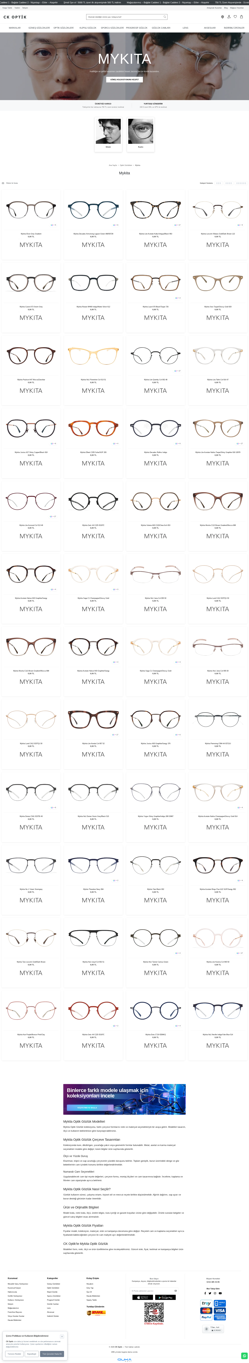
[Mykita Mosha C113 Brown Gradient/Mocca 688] (217, 501)
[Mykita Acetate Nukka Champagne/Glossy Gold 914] (217, 792)
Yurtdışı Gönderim (95, 1307)
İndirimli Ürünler (53, 1316)
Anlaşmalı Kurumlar (214, 8)
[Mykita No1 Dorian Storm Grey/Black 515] (93, 792)
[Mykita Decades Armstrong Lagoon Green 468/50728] (93, 210)
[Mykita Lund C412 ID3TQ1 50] (217, 574)
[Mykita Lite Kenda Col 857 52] (93, 719)
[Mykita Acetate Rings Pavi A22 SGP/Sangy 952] (217, 865)
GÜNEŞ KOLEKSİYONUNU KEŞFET (124, 80)
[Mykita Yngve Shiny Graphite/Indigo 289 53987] (155, 792)
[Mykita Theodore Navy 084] (93, 865)
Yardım (17, 8)
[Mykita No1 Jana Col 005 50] (155, 574)
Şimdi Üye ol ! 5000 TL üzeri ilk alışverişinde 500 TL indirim (92, 2)
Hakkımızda (12, 1292)
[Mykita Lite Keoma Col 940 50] (217, 938)
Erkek (108, 147)
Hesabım (90, 1284)
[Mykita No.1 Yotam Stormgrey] (31, 865)
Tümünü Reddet (14, 1354)
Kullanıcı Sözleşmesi (16, 1300)
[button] (229, 17)
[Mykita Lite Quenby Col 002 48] (155, 355)
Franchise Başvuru (15, 1312)
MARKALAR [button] (15, 28)
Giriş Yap (90, 1288)
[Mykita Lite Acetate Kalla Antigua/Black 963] (155, 210)
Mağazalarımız (13, 1308)
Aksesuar (50, 1312)
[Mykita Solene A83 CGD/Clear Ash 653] (155, 501)
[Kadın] (140, 131)
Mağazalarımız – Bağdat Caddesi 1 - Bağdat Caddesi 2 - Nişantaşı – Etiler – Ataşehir (168, 2)
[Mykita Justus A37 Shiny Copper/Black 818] (31, 428)
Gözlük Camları (53, 1304)
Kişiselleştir (31, 1354)
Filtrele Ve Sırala (12, 183)
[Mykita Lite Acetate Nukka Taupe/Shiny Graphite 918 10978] (217, 428)
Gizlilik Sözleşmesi (15, 1296)
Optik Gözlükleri (53, 1288)
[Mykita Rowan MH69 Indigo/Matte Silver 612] (93, 283)
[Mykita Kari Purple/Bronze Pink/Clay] (31, 1010)
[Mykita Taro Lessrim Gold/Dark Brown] (31, 938)
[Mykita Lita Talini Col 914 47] (217, 355)
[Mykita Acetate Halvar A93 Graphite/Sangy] (31, 574)
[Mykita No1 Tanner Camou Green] (155, 938)
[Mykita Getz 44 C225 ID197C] (93, 501)
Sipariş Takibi (92, 1300)
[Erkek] (108, 131)
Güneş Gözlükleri (53, 1284)
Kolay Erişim (93, 1278)
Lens (49, 1308)
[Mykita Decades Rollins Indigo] (155, 428)
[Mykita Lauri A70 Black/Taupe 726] (155, 283)
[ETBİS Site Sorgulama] (154, 1314)
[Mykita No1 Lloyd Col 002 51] (93, 938)
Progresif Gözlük (53, 1300)
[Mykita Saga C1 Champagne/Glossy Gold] (93, 574)
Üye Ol (89, 1292)
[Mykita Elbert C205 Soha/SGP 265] (93, 428)
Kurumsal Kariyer (14, 1288)
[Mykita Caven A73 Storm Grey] (31, 283)
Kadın (140, 147)
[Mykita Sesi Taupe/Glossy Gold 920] (217, 283)
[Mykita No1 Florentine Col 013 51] (93, 355)
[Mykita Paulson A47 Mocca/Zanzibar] (31, 355)
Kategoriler (52, 1278)
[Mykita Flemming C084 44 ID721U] (217, 719)
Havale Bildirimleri (14, 1320)
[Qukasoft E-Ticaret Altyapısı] (124, 1360)
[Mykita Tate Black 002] (155, 865)
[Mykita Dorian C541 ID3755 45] (31, 792)
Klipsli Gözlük (52, 1292)
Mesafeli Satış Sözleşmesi (18, 1284)
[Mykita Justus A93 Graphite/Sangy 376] (155, 719)
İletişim (25, 8)
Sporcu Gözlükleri (53, 1296)
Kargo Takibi (7, 8)
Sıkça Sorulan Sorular (16, 1316)
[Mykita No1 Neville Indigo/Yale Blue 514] (217, 1010)
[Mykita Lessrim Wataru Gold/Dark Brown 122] (217, 210)
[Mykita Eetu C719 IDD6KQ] (155, 1010)
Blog (226, 8)
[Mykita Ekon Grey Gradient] (31, 210)
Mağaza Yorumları (237, 8)
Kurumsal (12, 1278)
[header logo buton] (14, 17)
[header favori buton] (235, 17)
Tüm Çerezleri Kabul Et (52, 1354)
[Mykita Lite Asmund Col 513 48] (31, 501)
